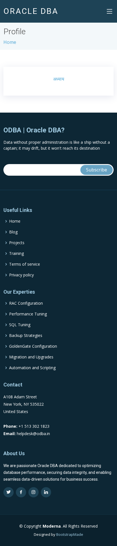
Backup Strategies (25, 336)
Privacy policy (21, 275)
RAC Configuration (26, 303)
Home (9, 42)
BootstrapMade (69, 534)
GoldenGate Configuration (33, 346)
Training (16, 253)
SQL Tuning (19, 325)
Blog (13, 232)
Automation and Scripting (32, 368)
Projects (16, 243)
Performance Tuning (28, 314)
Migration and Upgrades (31, 357)
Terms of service (24, 264)
